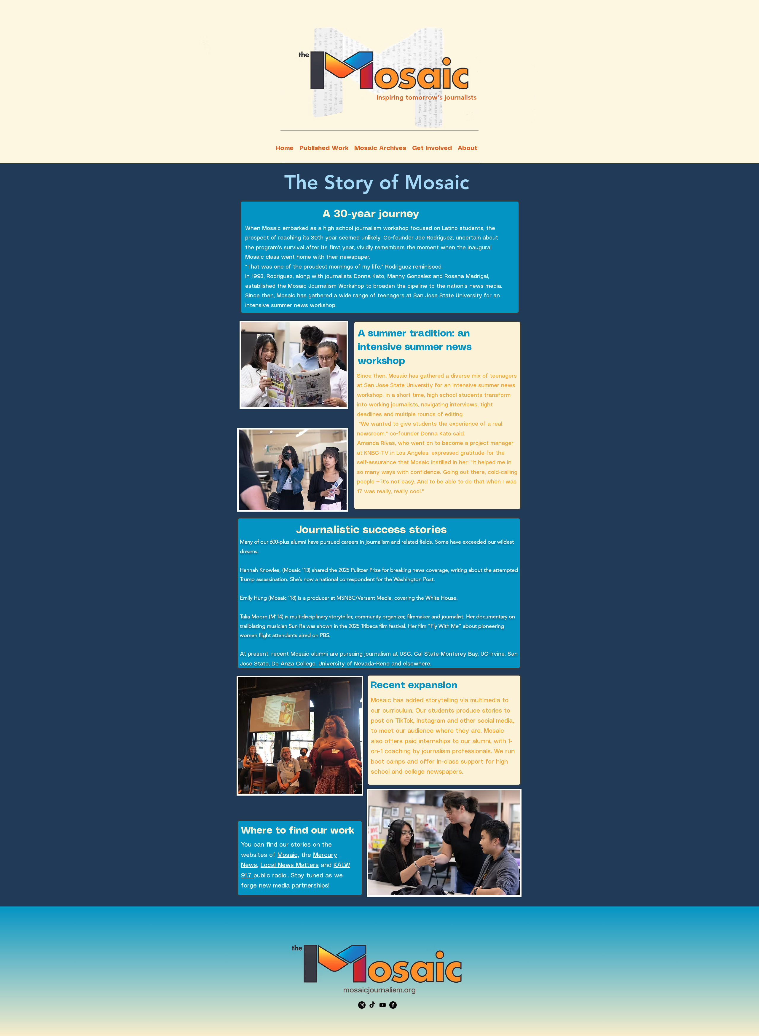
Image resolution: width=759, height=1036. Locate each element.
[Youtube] (382, 1005)
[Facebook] (393, 1005)
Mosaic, (288, 855)
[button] (323, 148)
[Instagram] (362, 1005)
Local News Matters (290, 865)
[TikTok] (372, 1005)
